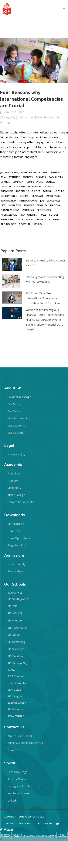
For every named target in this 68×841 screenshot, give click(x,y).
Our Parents (16, 432)
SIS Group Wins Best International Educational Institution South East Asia (43, 298)
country (6, 186)
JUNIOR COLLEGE (62, 836)
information (8, 200)
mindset (29, 205)
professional (9, 214)
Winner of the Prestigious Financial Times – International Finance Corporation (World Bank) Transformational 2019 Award (45, 319)
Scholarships (16, 571)
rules (43, 214)
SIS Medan (14, 634)
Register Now (17, 545)
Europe (36, 191)
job (42, 200)
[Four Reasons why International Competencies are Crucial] (34, 60)
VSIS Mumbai (18, 683)
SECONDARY (50, 836)
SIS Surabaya (16, 649)
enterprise (22, 191)
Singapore (7, 219)
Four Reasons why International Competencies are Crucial (31, 99)
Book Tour (14, 531)
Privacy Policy (16, 454)
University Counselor (21, 502)
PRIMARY (40, 836)
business (41, 177)
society (41, 219)
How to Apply (16, 564)
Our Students (16, 425)
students (55, 219)
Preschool (14, 473)
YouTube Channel (19, 793)
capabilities (56, 177)
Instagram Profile (19, 786)
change (5, 181)
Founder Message (19, 397)
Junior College (16, 495)
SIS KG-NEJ (15, 613)
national (56, 205)
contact (51, 181)
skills (19, 219)
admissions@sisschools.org (25, 743)
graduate (37, 196)
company (18, 181)
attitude (14, 177)
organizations (10, 210)
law (3, 205)
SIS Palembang (17, 627)
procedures (44, 210)
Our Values (15, 411)
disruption (35, 186)
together (25, 224)
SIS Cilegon (15, 620)
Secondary (14, 487)
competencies (35, 181)
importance (53, 196)
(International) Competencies (18, 172)
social (30, 219)
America (55, 172)
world (38, 224)
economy (50, 186)
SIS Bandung (16, 656)
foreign (48, 191)
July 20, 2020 (8, 112)
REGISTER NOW (17, 836)
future (60, 191)
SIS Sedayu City (17, 663)
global (24, 196)
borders (28, 177)
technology (8, 224)
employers (7, 191)
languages (53, 200)
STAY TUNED (16, 716)
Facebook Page (18, 772)
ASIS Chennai (16, 676)
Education (26, 117)
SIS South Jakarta (18, 599)
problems (28, 210)
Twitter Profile (17, 779)
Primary (13, 480)
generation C (9, 196)
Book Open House (20, 538)
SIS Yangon (15, 696)
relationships (28, 214)
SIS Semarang (16, 642)
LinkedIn (13, 800)
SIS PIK (12, 606)
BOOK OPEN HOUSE (6, 836)
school (53, 214)
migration (14, 205)
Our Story (14, 404)
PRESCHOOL (28, 836)
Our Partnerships (19, 418)
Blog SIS (9, 117)
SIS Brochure (16, 524)
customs (19, 186)
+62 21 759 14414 (20, 736)
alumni (43, 172)
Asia (3, 177)
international (28, 200)
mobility (42, 205)
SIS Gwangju (16, 709)
